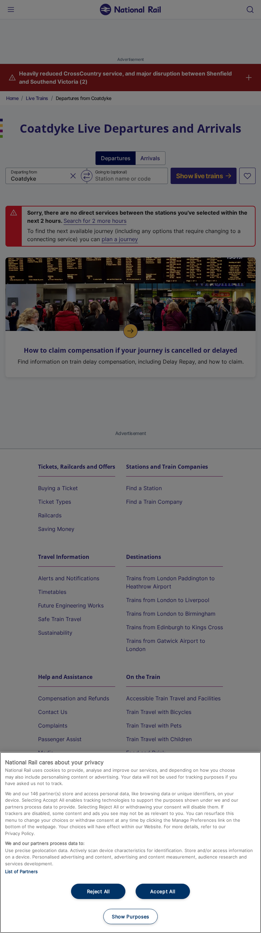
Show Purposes (130, 916)
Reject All (98, 891)
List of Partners (21, 871)
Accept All (162, 891)
